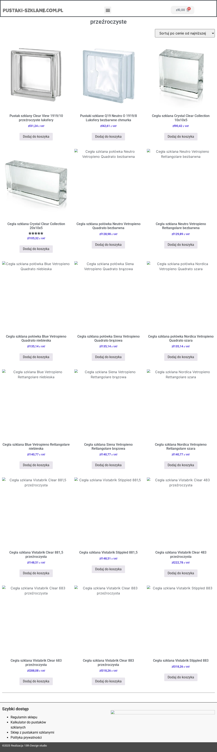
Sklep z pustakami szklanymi (32, 732)
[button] (107, 10)
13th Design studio (35, 745)
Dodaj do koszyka (36, 137)
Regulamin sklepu (24, 717)
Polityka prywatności (26, 738)
